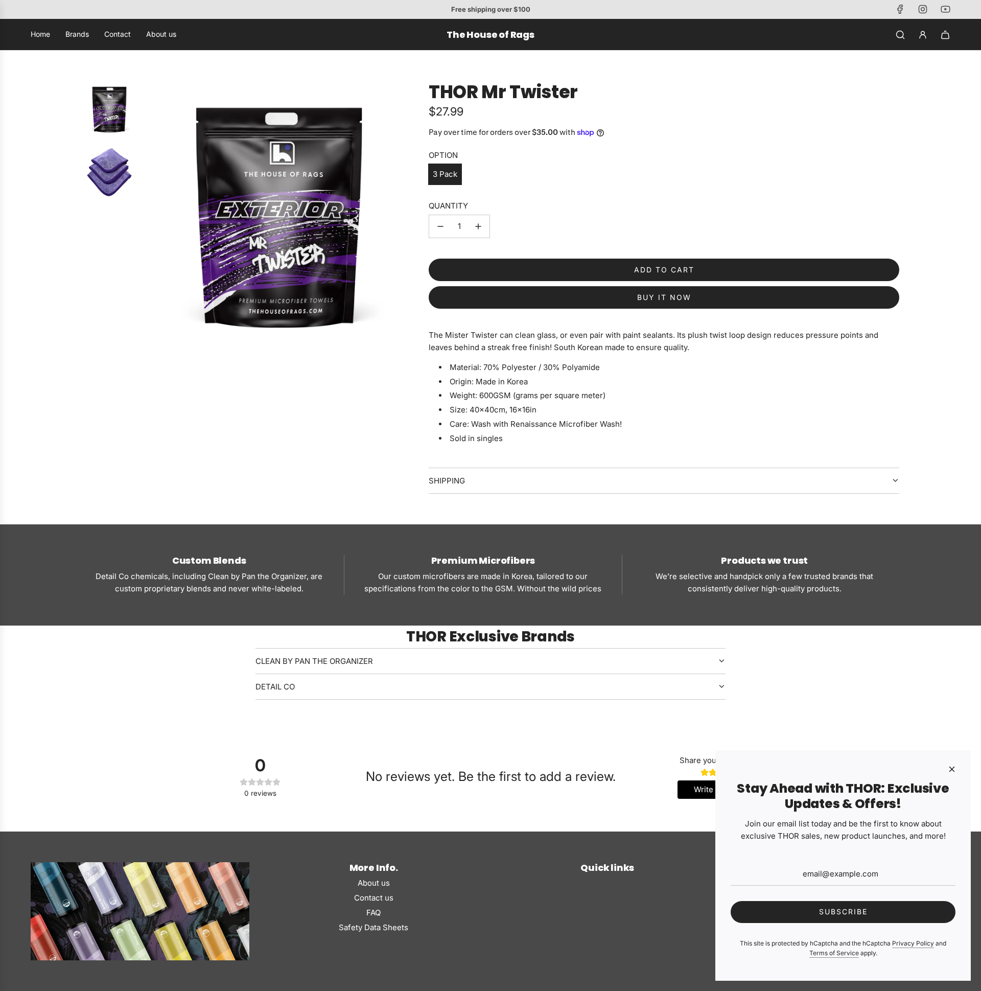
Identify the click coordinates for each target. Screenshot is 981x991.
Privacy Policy (913, 943)
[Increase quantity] (478, 226)
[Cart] (945, 35)
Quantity (448, 206)
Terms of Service (834, 953)
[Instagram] (923, 9)
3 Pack (445, 174)
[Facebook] (900, 9)
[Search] (900, 35)
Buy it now (664, 297)
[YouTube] (945, 9)
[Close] (952, 769)
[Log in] (923, 35)
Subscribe (843, 911)
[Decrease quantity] (440, 226)
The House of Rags (490, 34)
